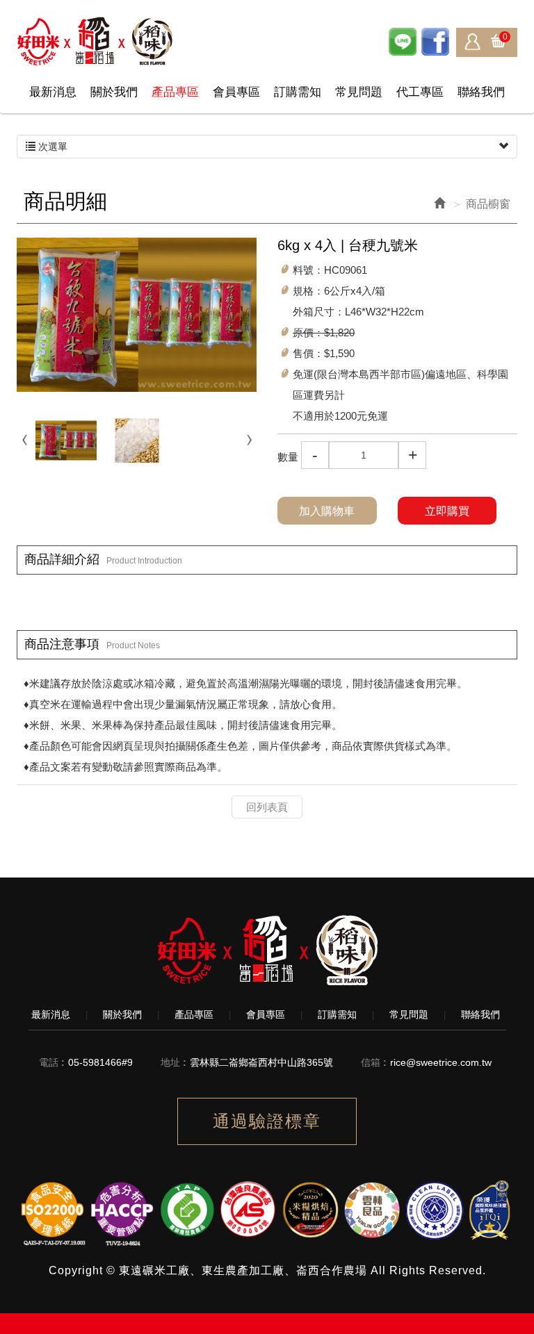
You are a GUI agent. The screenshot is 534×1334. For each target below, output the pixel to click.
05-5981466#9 (100, 1062)
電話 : (52, 1062)
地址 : (173, 1062)
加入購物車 (327, 511)
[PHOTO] (137, 315)
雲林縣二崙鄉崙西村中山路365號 (261, 1062)
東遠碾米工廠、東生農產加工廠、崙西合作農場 (96, 41)
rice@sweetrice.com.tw (441, 1062)
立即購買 (447, 511)
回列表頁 (267, 807)
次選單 (51, 146)
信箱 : (374, 1062)
